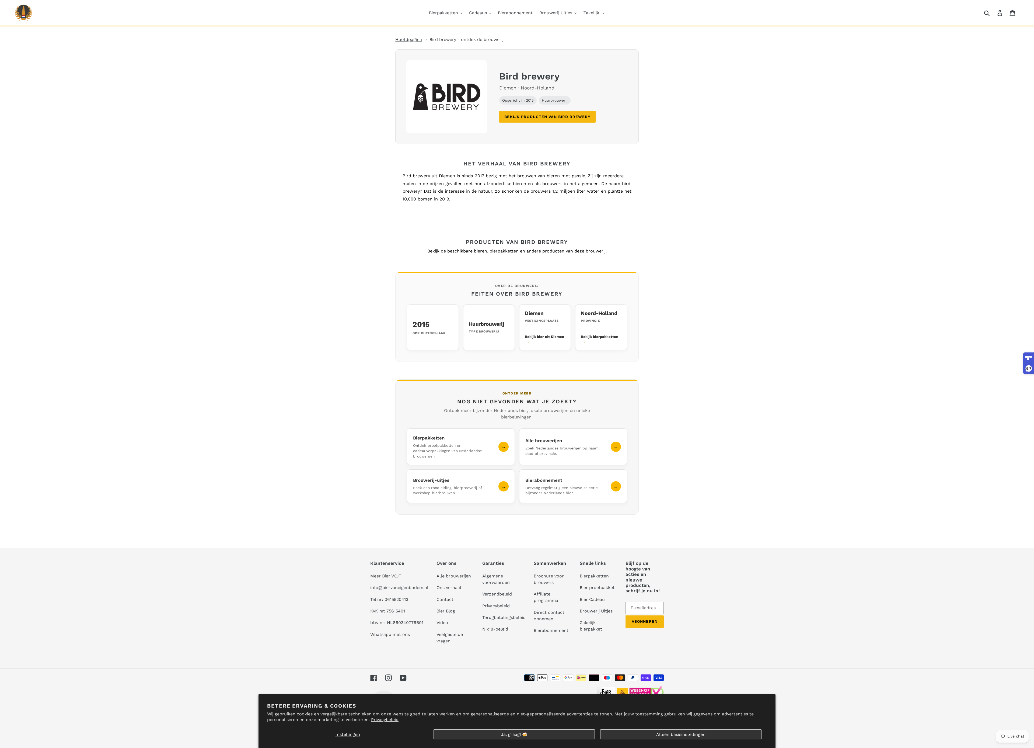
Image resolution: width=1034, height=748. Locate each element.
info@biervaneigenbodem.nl (399, 587)
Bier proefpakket (597, 587)
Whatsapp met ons (390, 634)
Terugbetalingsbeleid (504, 617)
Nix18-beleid (495, 629)
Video (442, 622)
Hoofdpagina (408, 39)
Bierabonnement (551, 630)
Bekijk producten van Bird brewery (547, 117)
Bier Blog (445, 611)
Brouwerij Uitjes (596, 611)
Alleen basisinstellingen (680, 734)
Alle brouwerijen (453, 576)
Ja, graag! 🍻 (514, 734)
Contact (444, 599)
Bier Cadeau (592, 599)
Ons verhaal (448, 587)
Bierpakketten (594, 576)
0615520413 (396, 599)
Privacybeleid (385, 719)
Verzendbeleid (497, 594)
